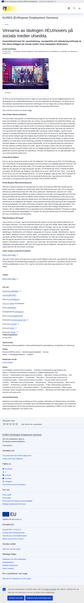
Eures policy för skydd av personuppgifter (17, 501)
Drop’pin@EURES (9, 295)
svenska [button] (68, 8)
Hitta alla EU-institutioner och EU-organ (16, 578)
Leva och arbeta (8, 303)
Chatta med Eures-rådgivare (12, 459)
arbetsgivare (19, 312)
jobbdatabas (11, 307)
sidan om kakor (50, 589)
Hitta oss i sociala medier (11, 549)
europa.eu (18, 519)
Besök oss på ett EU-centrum (13, 539)
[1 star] (4, 424)
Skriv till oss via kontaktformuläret (14, 536)
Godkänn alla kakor (16, 598)
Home (7, 24)
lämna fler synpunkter (33, 424)
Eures (11, 299)
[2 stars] (6, 424)
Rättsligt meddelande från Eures (14, 504)
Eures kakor (6, 498)
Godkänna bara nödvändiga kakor (39, 598)
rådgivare (16, 299)
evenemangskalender (15, 316)
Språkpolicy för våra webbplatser (14, 559)
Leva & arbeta (7, 362)
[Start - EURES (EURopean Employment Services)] (12, 8)
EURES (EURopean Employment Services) (22, 435)
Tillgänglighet (7, 445)
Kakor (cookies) (8, 568)
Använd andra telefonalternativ (13, 533)
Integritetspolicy (8, 562)
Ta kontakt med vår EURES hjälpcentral (16, 456)
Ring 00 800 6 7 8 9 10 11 (11, 529)
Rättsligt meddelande (10, 565)
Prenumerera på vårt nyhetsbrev (14, 484)
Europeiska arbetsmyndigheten (13, 345)
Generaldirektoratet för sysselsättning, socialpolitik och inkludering (50, 345)
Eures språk (6, 495)
